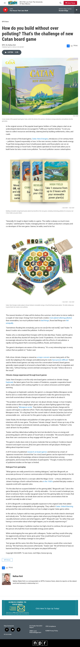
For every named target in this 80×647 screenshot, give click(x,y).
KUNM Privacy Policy (52, 630)
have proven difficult (60, 360)
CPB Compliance (51, 626)
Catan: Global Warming (64, 506)
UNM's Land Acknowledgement (35, 631)
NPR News (5, 22)
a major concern (43, 357)
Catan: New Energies (40, 139)
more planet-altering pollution (60, 318)
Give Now (71, 3)
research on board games (37, 452)
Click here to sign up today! (47, 608)
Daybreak (9, 382)
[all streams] (77, 10)
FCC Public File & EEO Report (35, 626)
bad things (45, 320)
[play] (5, 10)
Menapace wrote (25, 407)
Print (76, 45)
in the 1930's (48, 481)
